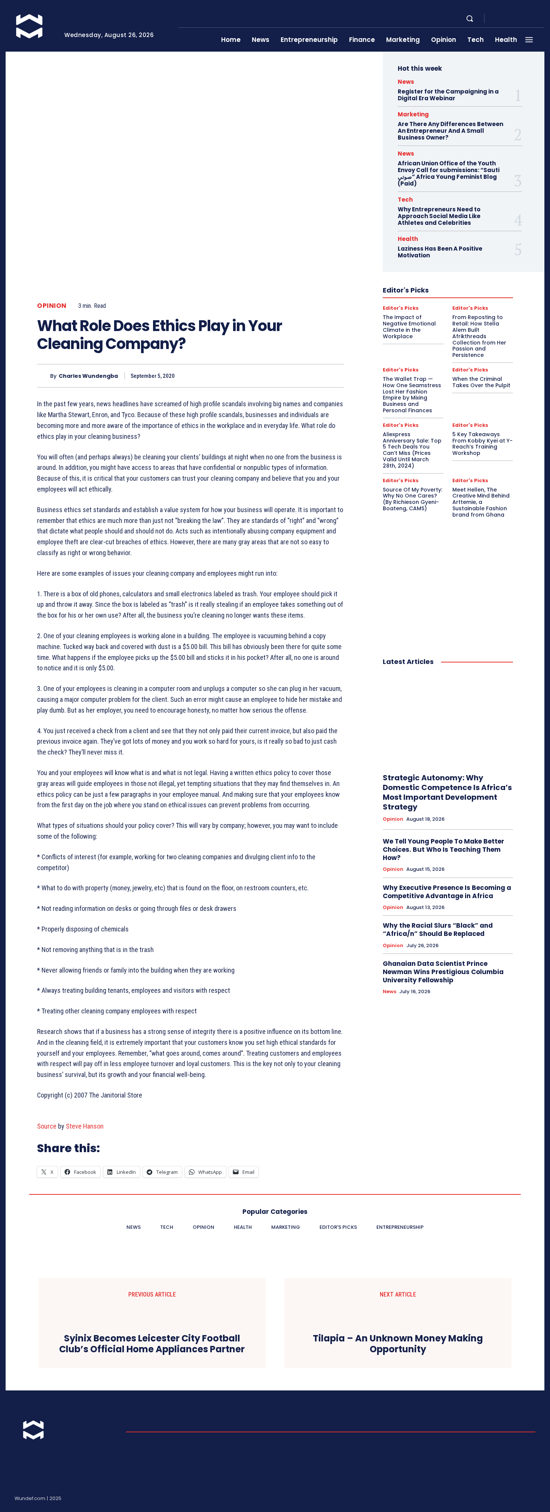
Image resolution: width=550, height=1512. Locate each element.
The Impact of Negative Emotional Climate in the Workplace (409, 326)
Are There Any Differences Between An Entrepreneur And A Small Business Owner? (450, 130)
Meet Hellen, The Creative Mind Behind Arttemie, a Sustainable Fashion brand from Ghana (481, 502)
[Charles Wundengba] (43, 375)
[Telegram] (523, 18)
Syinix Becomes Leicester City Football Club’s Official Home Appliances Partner (152, 1344)
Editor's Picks (401, 308)
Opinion (52, 306)
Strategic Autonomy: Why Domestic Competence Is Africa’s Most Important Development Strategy (447, 792)
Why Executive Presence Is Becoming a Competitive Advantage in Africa (447, 891)
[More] (336, 375)
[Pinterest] (301, 375)
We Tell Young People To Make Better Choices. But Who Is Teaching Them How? (443, 849)
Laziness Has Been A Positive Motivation (440, 252)
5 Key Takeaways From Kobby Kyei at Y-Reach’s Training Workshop (482, 444)
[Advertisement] (448, 580)
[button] (470, 18)
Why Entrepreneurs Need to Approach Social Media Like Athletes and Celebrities (439, 216)
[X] (532, 18)
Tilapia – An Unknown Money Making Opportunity (398, 1344)
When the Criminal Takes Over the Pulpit (481, 382)
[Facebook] (496, 18)
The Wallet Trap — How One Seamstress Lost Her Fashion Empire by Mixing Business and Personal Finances (412, 394)
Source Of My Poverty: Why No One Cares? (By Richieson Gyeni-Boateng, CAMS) (412, 499)
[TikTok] (514, 1500)
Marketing (413, 114)
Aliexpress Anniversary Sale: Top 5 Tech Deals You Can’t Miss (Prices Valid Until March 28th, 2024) (412, 450)
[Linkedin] (514, 18)
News (406, 82)
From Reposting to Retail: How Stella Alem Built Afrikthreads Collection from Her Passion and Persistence (479, 336)
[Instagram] (505, 18)
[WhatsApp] (318, 375)
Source (46, 1126)
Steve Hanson (85, 1126)
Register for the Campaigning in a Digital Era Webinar (448, 95)
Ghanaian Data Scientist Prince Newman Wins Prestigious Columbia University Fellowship (443, 972)
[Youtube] (541, 18)
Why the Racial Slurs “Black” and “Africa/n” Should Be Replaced (438, 929)
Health (408, 239)
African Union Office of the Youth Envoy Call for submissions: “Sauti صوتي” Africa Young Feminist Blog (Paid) (448, 173)
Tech (405, 199)
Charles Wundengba (88, 376)
